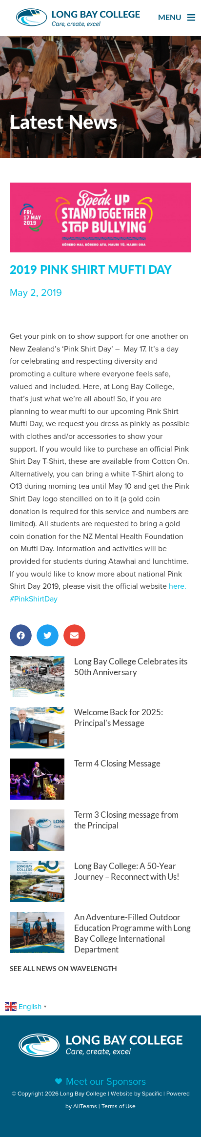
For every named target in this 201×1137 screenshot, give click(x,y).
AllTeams (85, 1106)
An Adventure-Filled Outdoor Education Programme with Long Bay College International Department (132, 933)
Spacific (152, 1093)
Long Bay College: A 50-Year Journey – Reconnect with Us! (127, 871)
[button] (21, 635)
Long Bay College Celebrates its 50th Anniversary (130, 666)
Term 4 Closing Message (117, 763)
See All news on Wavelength (63, 968)
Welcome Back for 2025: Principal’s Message (118, 717)
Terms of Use (118, 1106)
